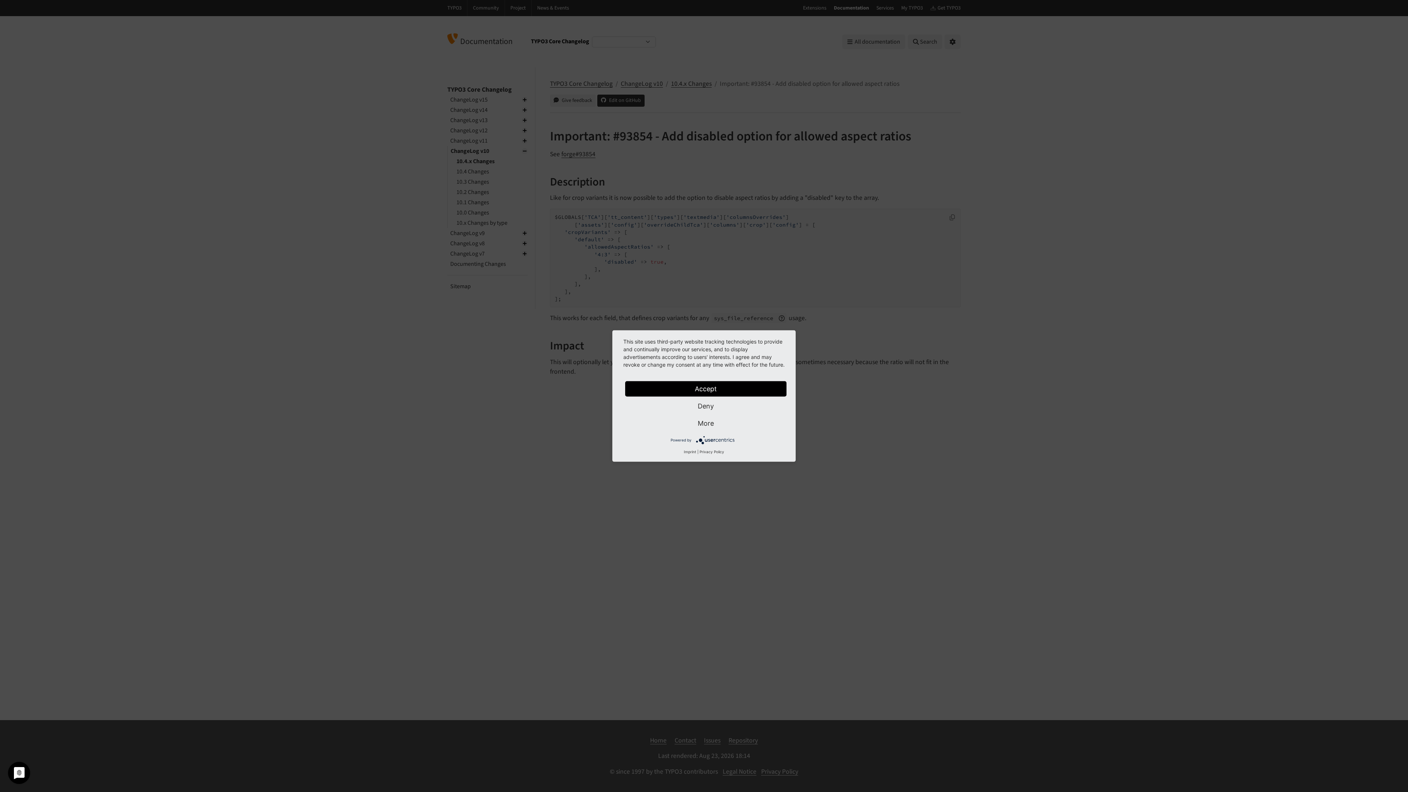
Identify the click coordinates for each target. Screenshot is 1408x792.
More (706, 423)
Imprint (690, 452)
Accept (706, 389)
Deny (706, 406)
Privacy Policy (712, 452)
